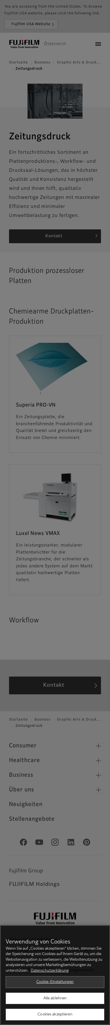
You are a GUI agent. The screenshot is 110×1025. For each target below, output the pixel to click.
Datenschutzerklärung (50, 971)
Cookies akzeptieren (55, 1014)
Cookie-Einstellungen (55, 982)
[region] (55, 975)
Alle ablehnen (55, 998)
